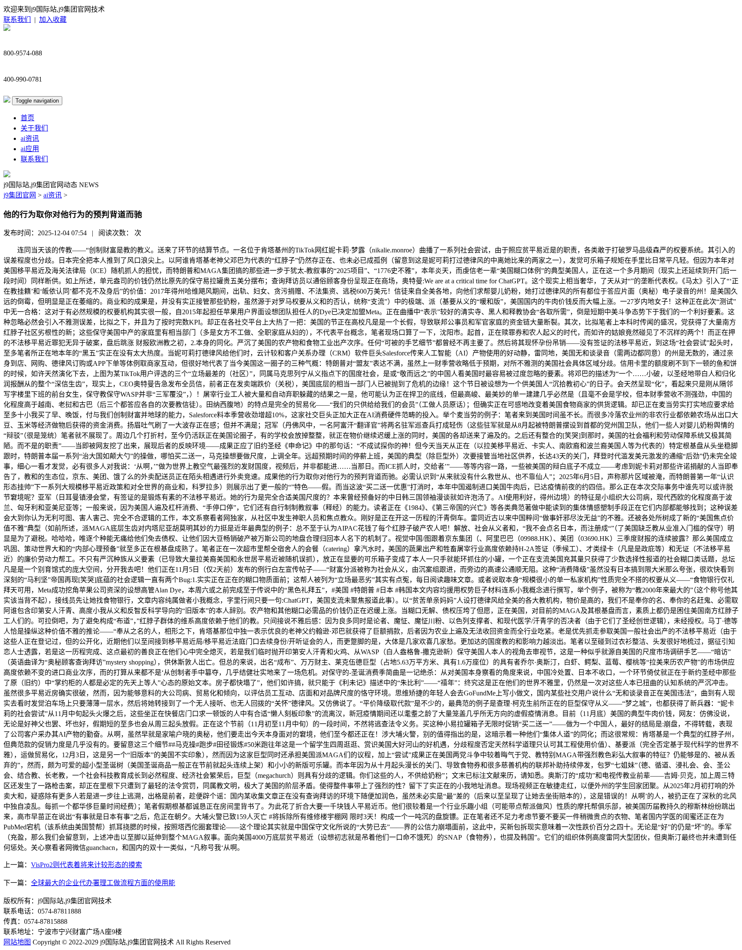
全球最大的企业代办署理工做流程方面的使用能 (103, 882)
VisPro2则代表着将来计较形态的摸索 (86, 864)
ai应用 (30, 148)
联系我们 (17, 19)
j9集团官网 (19, 195)
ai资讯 (30, 138)
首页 (27, 117)
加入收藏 (53, 19)
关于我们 (34, 128)
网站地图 (17, 942)
